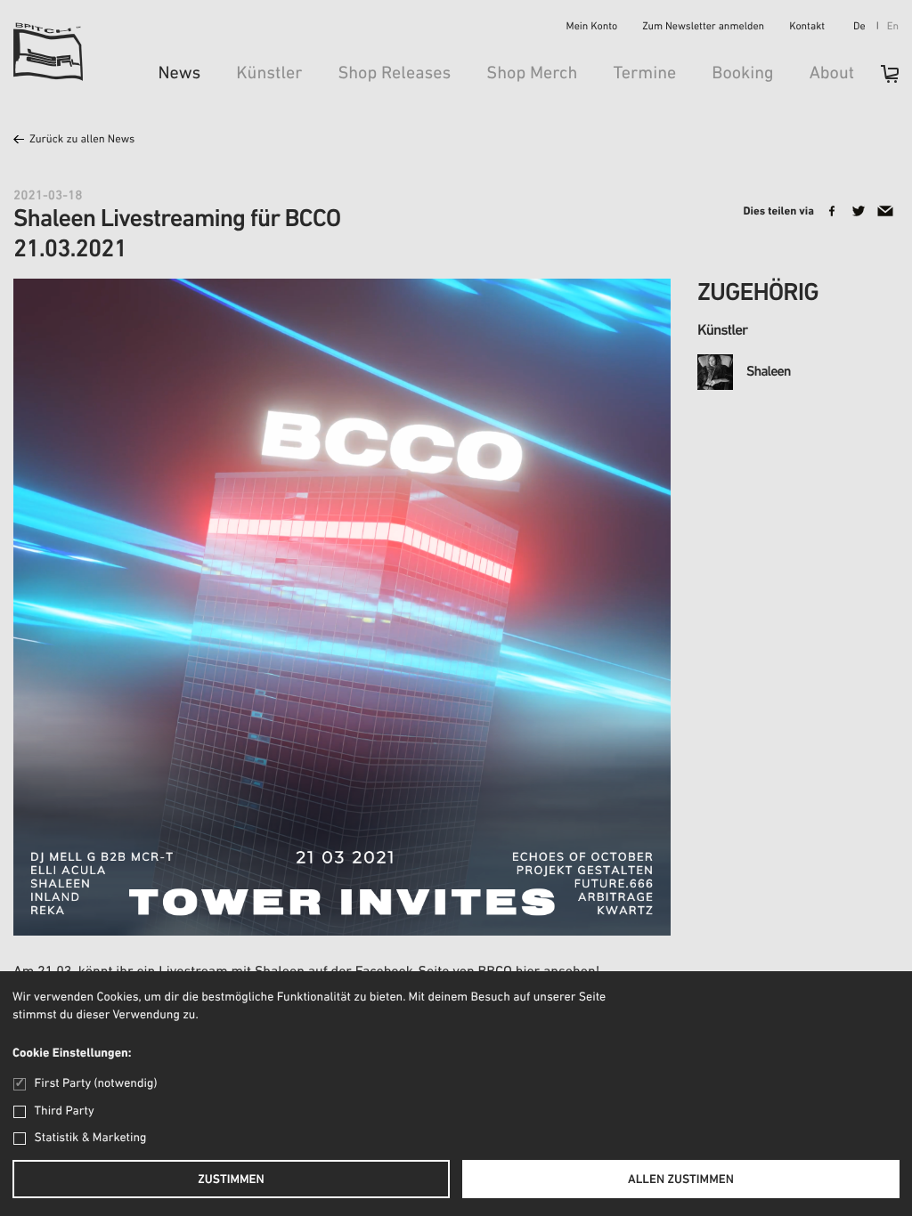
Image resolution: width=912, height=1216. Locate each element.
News (179, 74)
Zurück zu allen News (81, 140)
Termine (644, 74)
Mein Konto (592, 27)
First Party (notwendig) (96, 1083)
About (832, 74)
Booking (742, 74)
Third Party (64, 1111)
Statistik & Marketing (91, 1138)
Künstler (269, 74)
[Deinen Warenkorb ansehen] (881, 80)
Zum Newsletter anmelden (703, 27)
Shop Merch (531, 74)
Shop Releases (394, 74)
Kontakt (807, 27)
